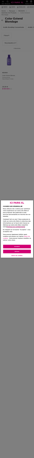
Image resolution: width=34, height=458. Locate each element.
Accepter (17, 246)
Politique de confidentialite (16, 227)
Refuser (17, 251)
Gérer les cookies (16, 255)
